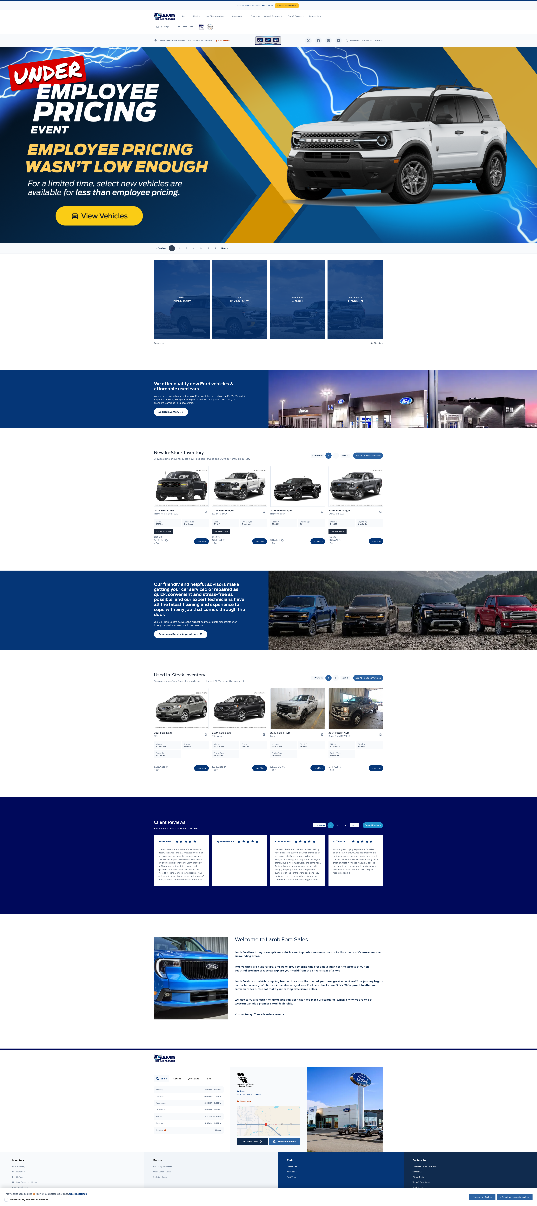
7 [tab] (215, 248)
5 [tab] (201, 248)
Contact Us (159, 343)
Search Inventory (168, 412)
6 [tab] (208, 248)
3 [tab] (186, 248)
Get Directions (376, 343)
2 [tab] (179, 248)
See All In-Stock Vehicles (368, 455)
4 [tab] (193, 248)
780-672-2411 (367, 41)
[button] (162, 27)
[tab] (161, 1078)
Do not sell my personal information (29, 1200)
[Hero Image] (268, 145)
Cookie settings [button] (78, 1194)
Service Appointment (286, 5)
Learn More (201, 541)
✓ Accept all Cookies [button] (482, 1197)
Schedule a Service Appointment (178, 634)
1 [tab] (328, 455)
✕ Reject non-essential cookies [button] (514, 1197)
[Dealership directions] (268, 1134)
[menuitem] (185, 16)
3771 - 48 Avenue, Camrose (200, 41)
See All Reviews (373, 825)
